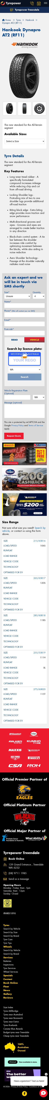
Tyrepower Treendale (26, 9)
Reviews (8, 997)
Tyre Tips (7, 943)
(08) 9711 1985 (18, 873)
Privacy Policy (17, 425)
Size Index (8, 1007)
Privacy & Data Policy (19, 1086)
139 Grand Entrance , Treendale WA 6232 (26, 866)
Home (8, 20)
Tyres (6, 925)
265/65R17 (39, 578)
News (6, 990)
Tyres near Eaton (11, 1021)
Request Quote (14, 436)
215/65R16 (39, 540)
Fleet (6, 986)
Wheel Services (10, 971)
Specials (8, 975)
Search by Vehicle (11, 928)
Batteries (7, 961)
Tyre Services (9, 968)
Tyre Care (7, 939)
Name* (7, 301)
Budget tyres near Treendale (16, 1032)
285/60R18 (39, 615)
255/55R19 (39, 652)
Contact (7, 979)
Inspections (8, 964)
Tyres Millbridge (10, 1011)
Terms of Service (35, 425)
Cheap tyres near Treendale (16, 1036)
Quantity (37, 292)
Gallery (7, 993)
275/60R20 (39, 689)
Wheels (7, 946)
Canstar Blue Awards (13, 1028)
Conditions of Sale (36, 1086)
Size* (6, 292)
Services (8, 957)
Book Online (10, 982)
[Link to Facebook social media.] (24, 1093)
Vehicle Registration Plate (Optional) (15, 392)
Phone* (19, 310)
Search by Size (10, 932)
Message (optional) (13, 402)
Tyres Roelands (10, 1025)
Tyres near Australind (13, 1014)
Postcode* (9, 329)
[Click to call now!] (32, 3)
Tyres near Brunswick (13, 1018)
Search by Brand (11, 935)
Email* (7, 320)
